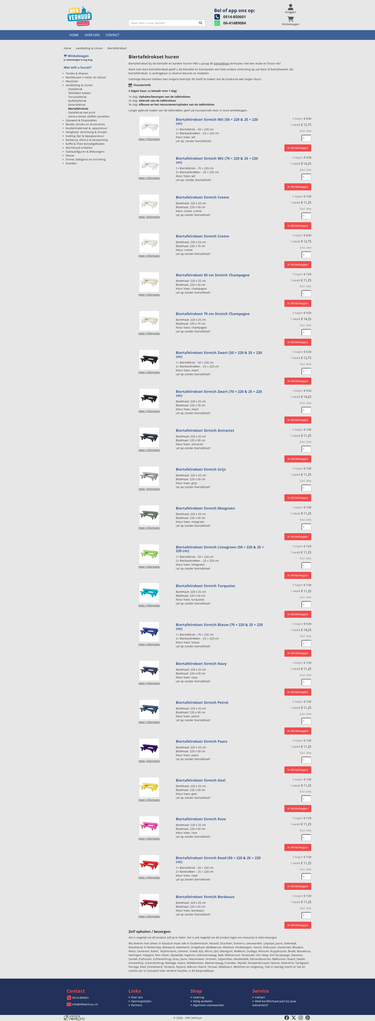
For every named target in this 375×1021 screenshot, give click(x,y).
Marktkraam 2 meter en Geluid (86, 77)
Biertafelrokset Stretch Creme (202, 197)
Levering (198, 997)
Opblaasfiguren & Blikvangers (85, 151)
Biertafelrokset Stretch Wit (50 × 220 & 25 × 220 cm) (217, 121)
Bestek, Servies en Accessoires (85, 124)
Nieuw (70, 155)
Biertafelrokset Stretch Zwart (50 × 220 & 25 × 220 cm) (219, 354)
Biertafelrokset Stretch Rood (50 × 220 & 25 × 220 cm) (218, 859)
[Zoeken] (200, 23)
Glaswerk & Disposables (81, 120)
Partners (136, 1005)
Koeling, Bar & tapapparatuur (85, 136)
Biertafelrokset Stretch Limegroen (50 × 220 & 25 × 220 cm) (220, 549)
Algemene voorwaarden (208, 1005)
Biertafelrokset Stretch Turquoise (205, 585)
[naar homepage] (95, 16)
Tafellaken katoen (79, 93)
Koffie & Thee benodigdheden (85, 144)
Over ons (92, 35)
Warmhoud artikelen (79, 148)
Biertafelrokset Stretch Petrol (202, 702)
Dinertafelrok (76, 105)
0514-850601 (80, 998)
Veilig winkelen (202, 1001)
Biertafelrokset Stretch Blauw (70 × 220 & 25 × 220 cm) (219, 626)
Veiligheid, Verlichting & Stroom (86, 132)
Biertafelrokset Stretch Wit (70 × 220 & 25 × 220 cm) (217, 160)
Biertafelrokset (78, 108)
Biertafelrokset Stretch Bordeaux (205, 896)
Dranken (71, 163)
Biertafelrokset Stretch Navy (201, 663)
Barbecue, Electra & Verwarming (87, 140)
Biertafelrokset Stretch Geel (201, 780)
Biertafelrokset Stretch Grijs (201, 469)
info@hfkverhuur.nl (85, 1004)
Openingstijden (141, 1001)
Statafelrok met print (81, 112)
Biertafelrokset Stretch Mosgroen (205, 508)
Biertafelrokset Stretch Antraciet (205, 430)
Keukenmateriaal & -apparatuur (86, 128)
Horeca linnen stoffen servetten (89, 116)
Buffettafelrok (77, 101)
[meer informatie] (149, 126)
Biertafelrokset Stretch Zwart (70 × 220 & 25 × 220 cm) (219, 393)
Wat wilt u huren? (78, 67)
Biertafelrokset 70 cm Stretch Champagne (213, 313)
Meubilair (72, 81)
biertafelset (222, 63)
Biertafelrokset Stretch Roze (201, 819)
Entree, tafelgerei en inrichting (86, 159)
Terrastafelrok (77, 97)
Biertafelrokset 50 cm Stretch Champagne (213, 275)
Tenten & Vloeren (77, 73)
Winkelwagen (78, 56)
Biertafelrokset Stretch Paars (201, 741)
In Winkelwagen (298, 148)
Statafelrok (75, 89)
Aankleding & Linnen (89, 48)
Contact (112, 35)
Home (74, 35)
